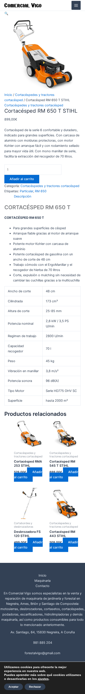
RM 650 (40, 191)
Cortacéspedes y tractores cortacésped (33, 105)
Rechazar (35, 686)
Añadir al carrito (22, 179)
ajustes (43, 679)
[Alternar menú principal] (76, 5)
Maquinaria (42, 581)
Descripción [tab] (22, 196)
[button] (6, 13)
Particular (26, 191)
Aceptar (13, 686)
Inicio (8, 95)
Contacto (42, 586)
